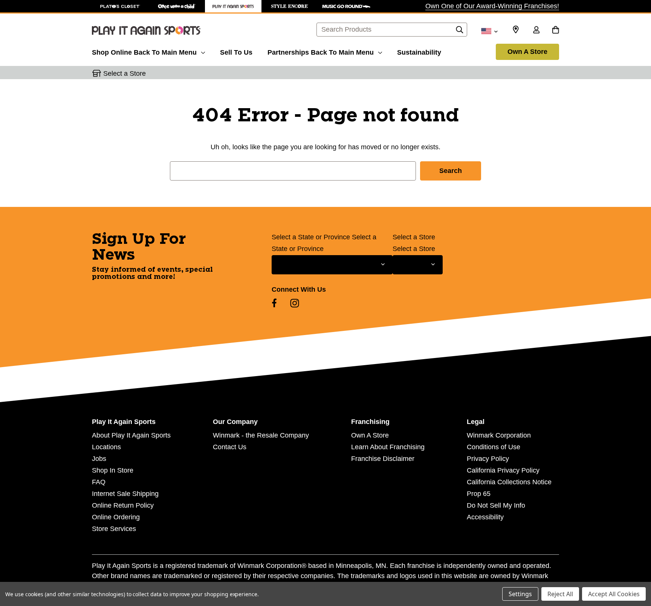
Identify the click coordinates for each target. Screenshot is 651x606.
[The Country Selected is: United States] (489, 30)
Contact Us (229, 447)
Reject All (560, 594)
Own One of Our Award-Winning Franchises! (492, 6)
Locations (106, 447)
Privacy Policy (488, 458)
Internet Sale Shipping (125, 493)
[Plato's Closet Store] (120, 6)
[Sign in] (536, 30)
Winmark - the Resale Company (261, 435)
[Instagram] (294, 303)
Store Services (114, 529)
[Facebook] (274, 303)
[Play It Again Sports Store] (233, 6)
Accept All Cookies (614, 594)
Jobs (99, 458)
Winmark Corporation (499, 435)
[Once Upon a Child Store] (176, 6)
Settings (520, 594)
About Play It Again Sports (131, 435)
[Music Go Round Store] (346, 6)
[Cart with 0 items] (555, 30)
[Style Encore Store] (289, 6)
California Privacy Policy (503, 470)
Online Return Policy (123, 505)
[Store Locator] (515, 29)
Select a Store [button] (124, 73)
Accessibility (485, 517)
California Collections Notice (509, 482)
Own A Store (527, 51)
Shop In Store (112, 470)
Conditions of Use (493, 447)
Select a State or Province (311, 237)
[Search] (460, 31)
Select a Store (414, 237)
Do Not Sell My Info (496, 505)
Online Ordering (116, 517)
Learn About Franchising (388, 447)
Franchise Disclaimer (382, 458)
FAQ (98, 482)
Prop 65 (479, 493)
